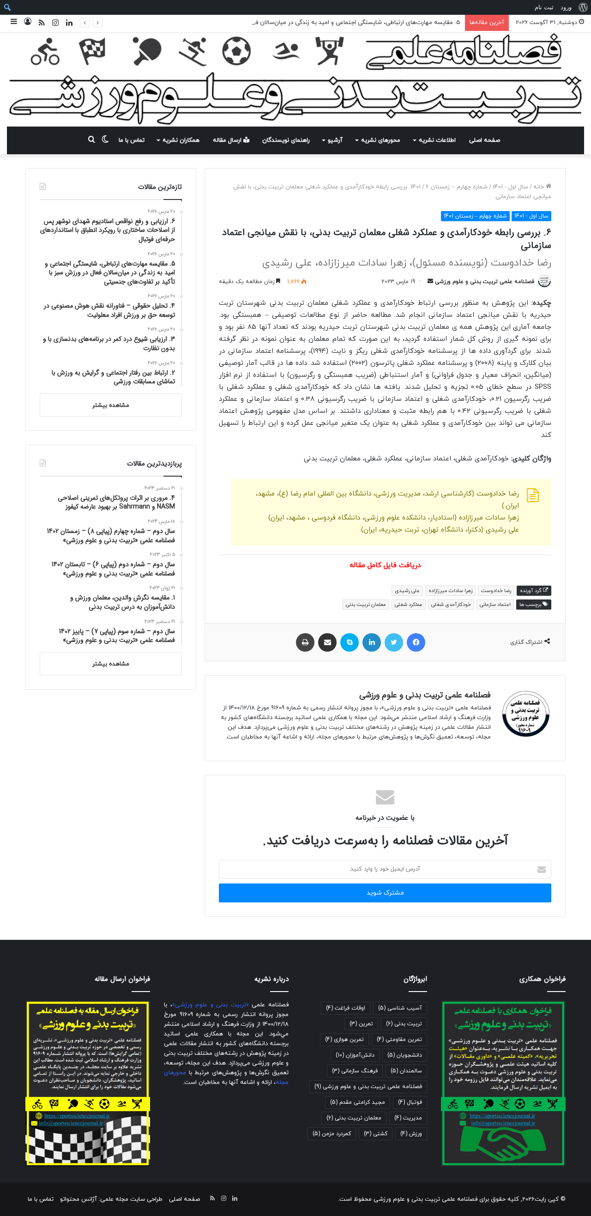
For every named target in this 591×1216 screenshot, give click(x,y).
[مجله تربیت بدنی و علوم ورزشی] (295, 80)
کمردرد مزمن (332, 1133)
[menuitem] (583, 7)
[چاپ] (305, 642)
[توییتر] (394, 642)
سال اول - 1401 (510, 187)
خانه (539, 187)
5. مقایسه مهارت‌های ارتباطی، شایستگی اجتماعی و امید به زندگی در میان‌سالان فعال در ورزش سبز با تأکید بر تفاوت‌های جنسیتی (297, 22)
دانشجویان (404, 1055)
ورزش (411, 1133)
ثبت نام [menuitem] (544, 7)
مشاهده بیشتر (110, 405)
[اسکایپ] (349, 642)
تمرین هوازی (344, 1039)
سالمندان (406, 1071)
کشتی (375, 1133)
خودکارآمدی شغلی (451, 604)
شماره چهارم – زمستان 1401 (449, 187)
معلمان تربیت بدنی (366, 604)
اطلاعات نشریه (437, 140)
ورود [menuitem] (566, 7)
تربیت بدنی (404, 1024)
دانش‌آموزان (355, 1055)
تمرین (361, 1024)
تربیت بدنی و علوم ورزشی (417, 708)
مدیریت (408, 1118)
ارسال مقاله (228, 140)
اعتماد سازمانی (495, 604)
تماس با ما (132, 140)
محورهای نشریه (380, 140)
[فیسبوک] (416, 642)
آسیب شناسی (400, 1008)
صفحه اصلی (484, 140)
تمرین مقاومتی (399, 1039)
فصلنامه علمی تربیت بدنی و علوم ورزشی (484, 281)
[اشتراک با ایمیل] (327, 642)
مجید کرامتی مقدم (357, 1102)
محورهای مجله (336, 737)
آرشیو (335, 140)
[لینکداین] (371, 642)
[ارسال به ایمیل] (430, 281)
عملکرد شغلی (408, 604)
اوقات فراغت (345, 1008)
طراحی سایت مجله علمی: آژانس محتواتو (111, 1199)
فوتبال (410, 1102)
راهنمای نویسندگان (286, 140)
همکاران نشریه (181, 140)
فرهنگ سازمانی (355, 1071)
